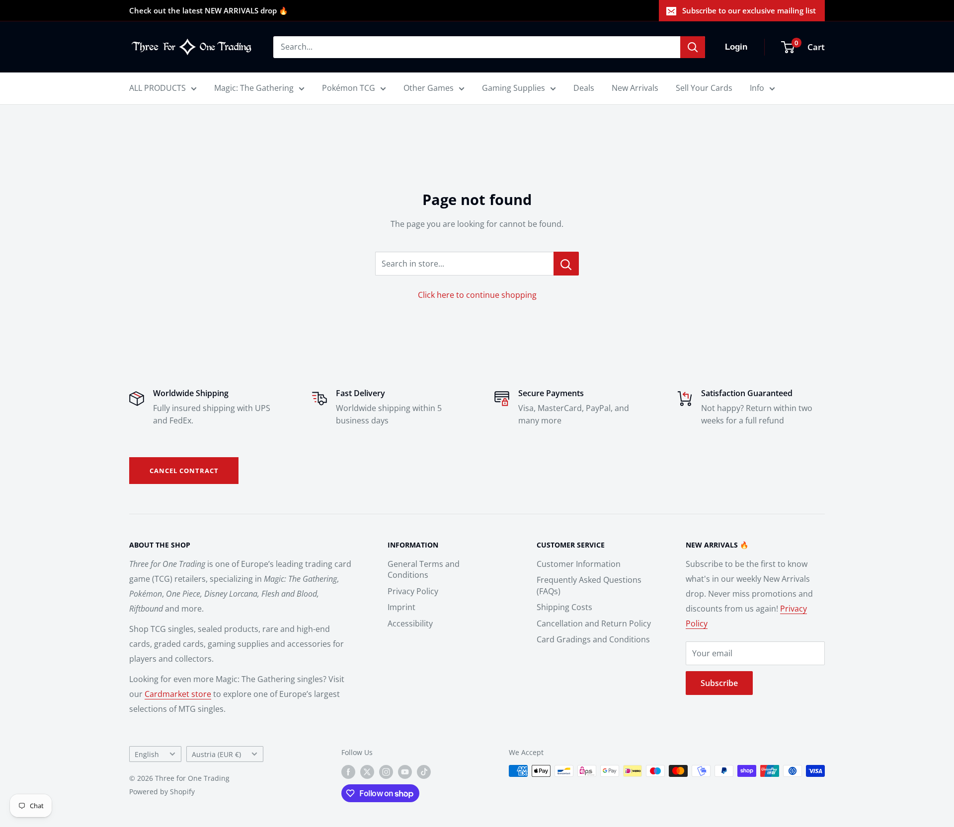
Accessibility (410, 623)
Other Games (428, 87)
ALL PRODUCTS (157, 87)
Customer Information (579, 563)
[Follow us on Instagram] (386, 772)
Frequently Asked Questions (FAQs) (589, 585)
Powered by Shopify (162, 791)
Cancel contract (184, 470)
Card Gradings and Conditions (593, 639)
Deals (583, 87)
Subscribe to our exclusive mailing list (749, 10)
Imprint (401, 607)
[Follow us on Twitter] (367, 772)
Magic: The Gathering (254, 87)
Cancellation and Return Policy (594, 623)
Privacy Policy (413, 591)
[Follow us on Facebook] (348, 772)
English (147, 754)
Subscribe (719, 683)
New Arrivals (635, 87)
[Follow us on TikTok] (424, 772)
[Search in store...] (566, 264)
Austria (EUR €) (216, 754)
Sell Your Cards (704, 87)
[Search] (692, 47)
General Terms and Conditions (424, 569)
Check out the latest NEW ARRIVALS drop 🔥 (208, 10)
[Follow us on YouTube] (405, 772)
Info (757, 87)
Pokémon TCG (348, 87)
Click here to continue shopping (477, 294)
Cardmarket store (178, 694)
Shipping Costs (564, 607)
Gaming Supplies (513, 87)
